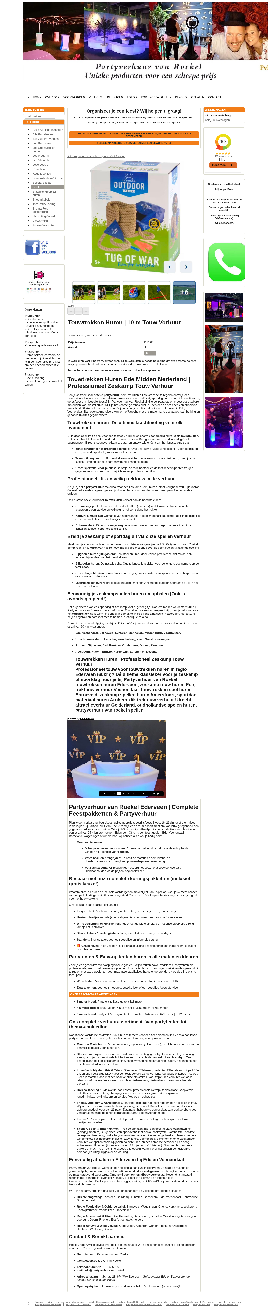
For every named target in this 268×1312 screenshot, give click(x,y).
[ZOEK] (60, 116)
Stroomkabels (41, 199)
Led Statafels (41, 160)
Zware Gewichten (44, 225)
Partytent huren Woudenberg (184, 1302)
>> (111, 156)
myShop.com (87, 718)
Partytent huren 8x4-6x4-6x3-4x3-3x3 (144, 1304)
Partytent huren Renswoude (108, 1304)
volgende (105, 156)
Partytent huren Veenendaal (48, 1304)
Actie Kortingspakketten (48, 129)
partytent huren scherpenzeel (70, 1302)
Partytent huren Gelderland (131, 1302)
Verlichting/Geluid (44, 216)
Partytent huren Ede (157, 1302)
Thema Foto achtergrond (40, 210)
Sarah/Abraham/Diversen (48, 178)
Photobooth (40, 169)
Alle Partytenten (43, 134)
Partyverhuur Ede (201, 1304)
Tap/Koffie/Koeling (44, 204)
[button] (71, 311)
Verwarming (40, 220)
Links (49, 1302)
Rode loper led (42, 173)
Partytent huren (234, 1302)
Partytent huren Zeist (212, 1302)
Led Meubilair (41, 155)
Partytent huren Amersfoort (101, 1302)
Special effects (42, 182)
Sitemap (39, 1302)
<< (115, 156)
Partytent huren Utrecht (177, 1304)
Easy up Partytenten (46, 138)
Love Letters (40, 164)
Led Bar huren (42, 143)
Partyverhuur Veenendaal (226, 1304)
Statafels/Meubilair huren (44, 193)
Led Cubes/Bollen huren (44, 149)
